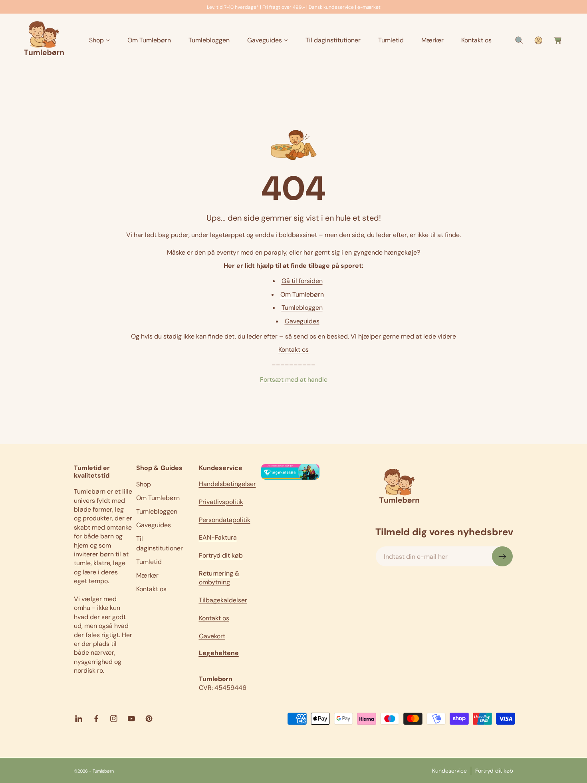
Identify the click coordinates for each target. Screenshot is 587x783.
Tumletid (149, 562)
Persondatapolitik (224, 520)
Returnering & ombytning (219, 577)
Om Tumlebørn (302, 294)
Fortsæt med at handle (293, 379)
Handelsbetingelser (227, 484)
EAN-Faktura (218, 537)
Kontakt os (293, 349)
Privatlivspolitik (221, 502)
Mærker (147, 575)
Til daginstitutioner (159, 543)
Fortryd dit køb (221, 555)
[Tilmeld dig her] (502, 556)
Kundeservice (449, 770)
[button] (99, 41)
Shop (143, 484)
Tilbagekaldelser (223, 600)
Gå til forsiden (302, 281)
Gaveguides (302, 321)
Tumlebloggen (302, 307)
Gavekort (212, 636)
